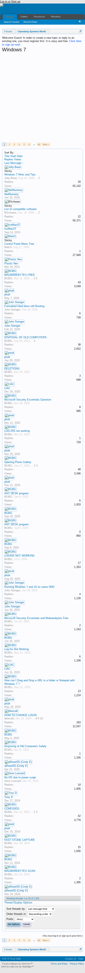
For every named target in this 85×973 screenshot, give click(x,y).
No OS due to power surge (20, 777)
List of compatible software (20, 209)
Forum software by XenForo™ (17, 963)
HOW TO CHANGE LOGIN (20, 715)
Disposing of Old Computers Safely (25, 746)
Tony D (8, 797)
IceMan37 (10, 228)
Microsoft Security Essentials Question (27, 399)
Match (8, 247)
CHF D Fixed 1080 (11, 958)
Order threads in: (16, 913)
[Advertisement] (42, 97)
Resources (39, 16)
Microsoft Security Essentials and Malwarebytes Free (36, 618)
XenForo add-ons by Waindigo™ (17, 966)
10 (41, 718)
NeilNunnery (11, 194)
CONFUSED (11, 808)
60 (39, 144)
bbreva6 (9, 718)
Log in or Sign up (10, 1)
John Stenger (12, 309)
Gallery (24, 16)
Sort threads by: (16, 908)
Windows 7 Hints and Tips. (20, 174)
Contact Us (70, 958)
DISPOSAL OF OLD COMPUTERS (25, 337)
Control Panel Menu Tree (19, 243)
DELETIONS (12, 368)
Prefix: (10, 919)
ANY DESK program (16, 493)
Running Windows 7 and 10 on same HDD (29, 586)
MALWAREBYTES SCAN (19, 870)
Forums (10, 17)
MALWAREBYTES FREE (19, 274)
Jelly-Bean (10, 178)
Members (56, 16)
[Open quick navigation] (80, 31)
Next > (46, 144)
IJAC (7, 388)
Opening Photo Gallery (17, 462)
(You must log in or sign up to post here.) (62, 936)
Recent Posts (30, 22)
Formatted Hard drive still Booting (24, 306)
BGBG (8, 278)
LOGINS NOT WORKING (19, 555)
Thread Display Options (18, 902)
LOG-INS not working (17, 430)
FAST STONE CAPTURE (19, 839)
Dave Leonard (12, 780)
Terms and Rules (59, 963)
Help (80, 958)
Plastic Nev (11, 263)
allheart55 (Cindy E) (16, 765)
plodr (7, 294)
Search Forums (11, 22)
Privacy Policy (77, 963)
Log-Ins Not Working (16, 649)
